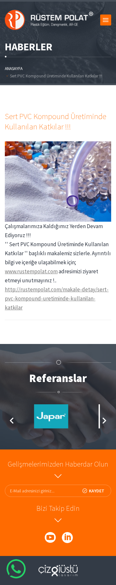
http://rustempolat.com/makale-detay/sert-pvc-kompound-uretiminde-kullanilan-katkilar (57, 298)
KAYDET (96, 491)
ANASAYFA (14, 68)
